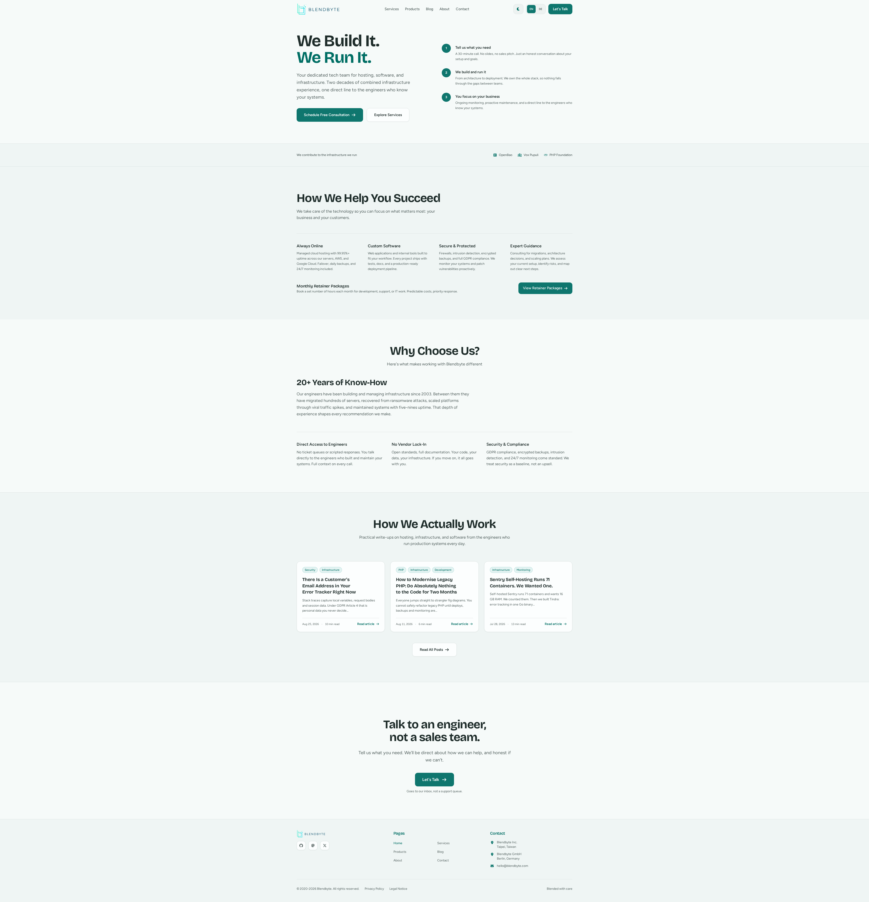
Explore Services (388, 115)
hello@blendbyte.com (512, 866)
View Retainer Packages (542, 288)
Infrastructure (330, 569)
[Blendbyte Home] (318, 9)
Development (443, 569)
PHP (401, 569)
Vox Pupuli (531, 155)
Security (310, 569)
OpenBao (505, 155)
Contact (462, 9)
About (444, 9)
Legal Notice (398, 889)
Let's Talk (430, 779)
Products (412, 9)
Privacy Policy (374, 889)
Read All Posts (431, 649)
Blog (429, 9)
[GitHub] (301, 845)
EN (531, 9)
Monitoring (523, 569)
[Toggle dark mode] (518, 9)
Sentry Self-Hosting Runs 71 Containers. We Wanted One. (521, 582)
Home (397, 843)
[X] (324, 845)
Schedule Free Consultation (326, 115)
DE (540, 9)
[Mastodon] (312, 845)
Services (392, 9)
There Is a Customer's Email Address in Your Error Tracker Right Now (329, 586)
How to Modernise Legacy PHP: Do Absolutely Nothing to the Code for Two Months (426, 586)
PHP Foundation (560, 155)
